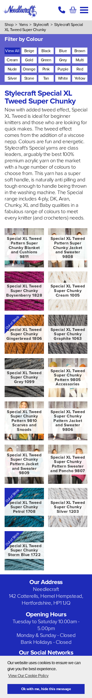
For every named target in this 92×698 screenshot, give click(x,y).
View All (12, 50)
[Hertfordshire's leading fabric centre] (20, 17)
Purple (62, 69)
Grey (63, 60)
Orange (29, 69)
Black (46, 50)
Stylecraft (41, 24)
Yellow (79, 78)
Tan (46, 78)
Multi (80, 60)
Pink (46, 69)
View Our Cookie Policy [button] (28, 676)
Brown (79, 50)
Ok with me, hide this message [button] (46, 689)
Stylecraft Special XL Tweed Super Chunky (44, 27)
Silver (12, 78)
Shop (9, 24)
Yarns (23, 24)
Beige (29, 50)
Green (46, 60)
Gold (29, 60)
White (63, 78)
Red (79, 69)
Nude (12, 69)
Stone (29, 78)
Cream (12, 60)
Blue (63, 50)
